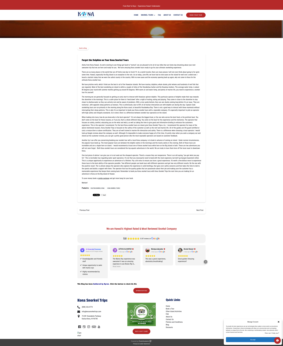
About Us (167, 15)
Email (104, 195)
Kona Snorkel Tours (113, 188)
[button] (278, 322)
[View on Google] (115, 250)
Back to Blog (83, 48)
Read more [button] (116, 266)
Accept (252, 340)
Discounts (169, 327)
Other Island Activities (174, 311)
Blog (167, 325)
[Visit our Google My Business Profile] (84, 326)
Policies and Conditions (174, 322)
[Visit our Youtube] (99, 326)
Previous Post (84, 210)
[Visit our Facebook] (79, 326)
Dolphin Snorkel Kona (97, 188)
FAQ (159, 15)
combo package (103, 178)
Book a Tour (170, 309)
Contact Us (178, 15)
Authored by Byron (101, 284)
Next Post (199, 210)
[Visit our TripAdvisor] (94, 326)
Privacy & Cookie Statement (141, 344)
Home (136, 15)
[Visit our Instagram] (88, 326)
